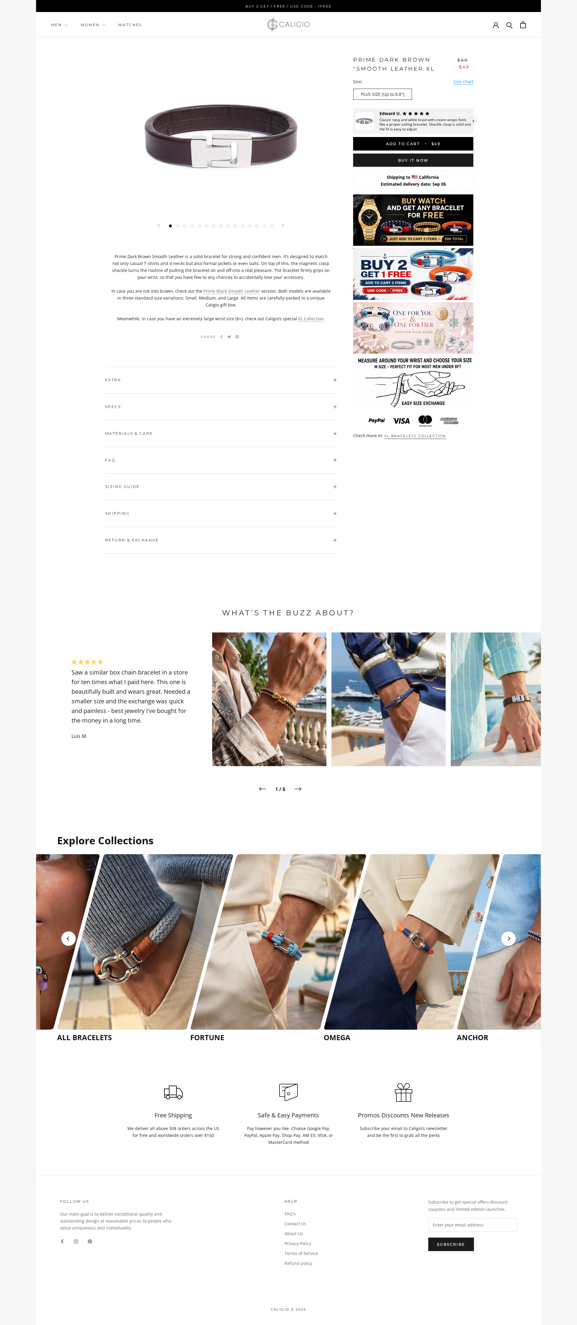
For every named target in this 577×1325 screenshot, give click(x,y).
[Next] (283, 225)
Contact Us (295, 1223)
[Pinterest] (237, 337)
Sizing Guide (122, 486)
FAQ (110, 460)
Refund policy (298, 1263)
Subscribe (451, 1244)
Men (56, 25)
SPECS (113, 406)
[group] (122, 948)
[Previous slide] (68, 938)
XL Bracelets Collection (415, 436)
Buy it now (413, 160)
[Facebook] (221, 337)
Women (91, 25)
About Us (294, 1233)
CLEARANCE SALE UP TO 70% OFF (289, 6)
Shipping (117, 513)
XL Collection (311, 318)
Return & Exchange (132, 540)
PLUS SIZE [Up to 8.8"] (383, 94)
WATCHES (130, 25)
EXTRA (113, 380)
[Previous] (159, 225)
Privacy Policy (298, 1243)
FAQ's (290, 1214)
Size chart (463, 81)
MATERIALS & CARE (129, 433)
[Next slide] (508, 938)
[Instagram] (76, 1240)
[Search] (509, 25)
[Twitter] (229, 337)
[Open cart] (523, 24)
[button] (353, 121)
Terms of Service (301, 1253)
